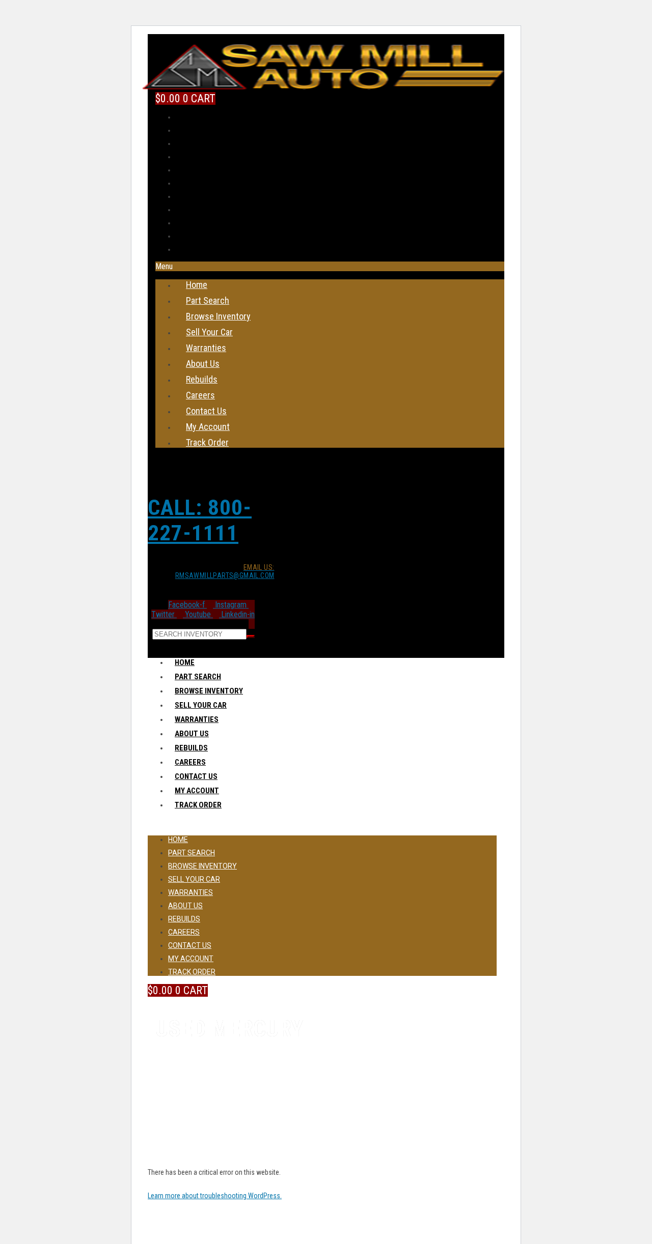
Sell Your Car (209, 332)
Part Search (207, 300)
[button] (329, 266)
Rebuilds (202, 379)
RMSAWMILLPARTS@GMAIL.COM (225, 571)
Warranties (206, 347)
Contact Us (206, 411)
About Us (203, 363)
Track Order (207, 442)
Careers (200, 395)
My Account (208, 426)
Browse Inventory (218, 316)
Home (196, 284)
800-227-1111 (200, 520)
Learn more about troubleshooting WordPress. (215, 1196)
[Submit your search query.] (251, 636)
